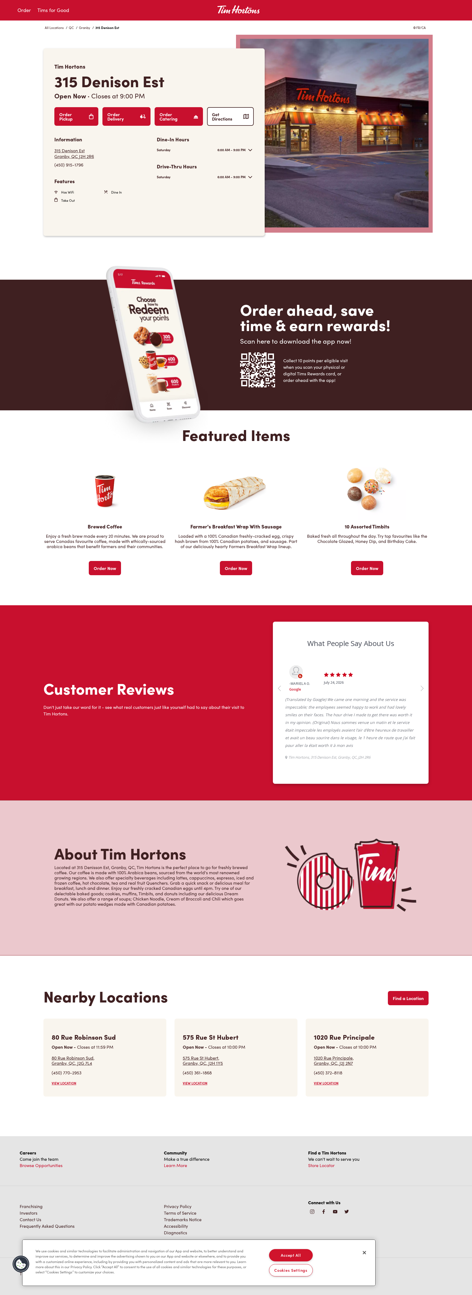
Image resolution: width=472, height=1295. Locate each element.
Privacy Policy (177, 1206)
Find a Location (408, 998)
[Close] (364, 1253)
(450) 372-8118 (328, 1072)
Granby (84, 27)
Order (24, 10)
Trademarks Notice (183, 1219)
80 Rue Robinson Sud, (73, 1060)
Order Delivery (115, 116)
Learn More (175, 1165)
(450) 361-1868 (197, 1072)
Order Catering (169, 116)
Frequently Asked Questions (47, 1226)
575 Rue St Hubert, (203, 1060)
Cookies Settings (291, 1270)
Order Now (105, 568)
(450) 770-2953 (66, 1072)
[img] (346, 1212)
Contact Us (30, 1219)
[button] (21, 1264)
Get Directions (222, 116)
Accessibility (176, 1226)
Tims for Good (53, 10)
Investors (28, 1213)
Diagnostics (175, 1232)
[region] (199, 1262)
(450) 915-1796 (68, 165)
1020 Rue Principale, (334, 1060)
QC (71, 27)
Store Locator (321, 1165)
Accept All (291, 1255)
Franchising (31, 1206)
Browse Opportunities (41, 1165)
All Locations (54, 27)
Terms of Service (180, 1213)
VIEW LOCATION (64, 1083)
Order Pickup (66, 116)
